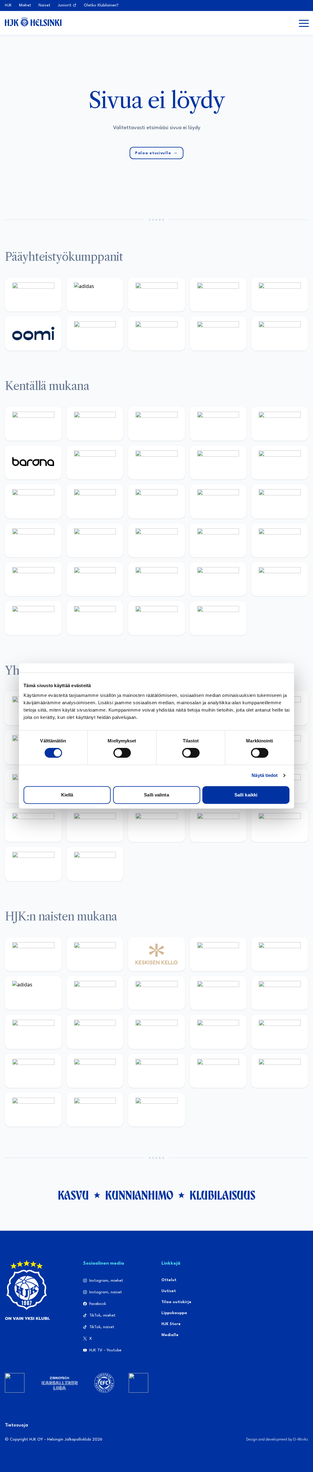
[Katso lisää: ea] (279, 579)
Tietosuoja (16, 1425)
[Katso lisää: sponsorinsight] (95, 864)
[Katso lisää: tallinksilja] (156, 333)
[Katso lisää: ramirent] (218, 540)
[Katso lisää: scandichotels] (218, 618)
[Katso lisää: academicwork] (95, 540)
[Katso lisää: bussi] (33, 540)
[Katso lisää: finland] (218, 1032)
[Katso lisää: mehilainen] (279, 333)
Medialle (170, 1335)
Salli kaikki (245, 794)
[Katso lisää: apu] (95, 501)
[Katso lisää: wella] (33, 1032)
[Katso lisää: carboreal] (95, 424)
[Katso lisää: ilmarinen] (279, 501)
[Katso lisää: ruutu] (279, 295)
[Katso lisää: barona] (33, 462)
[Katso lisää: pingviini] (156, 424)
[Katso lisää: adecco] (95, 462)
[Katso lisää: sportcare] (156, 825)
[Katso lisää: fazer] (33, 579)
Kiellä (67, 794)
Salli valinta (156, 794)
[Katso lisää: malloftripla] (156, 540)
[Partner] (14, 1383)
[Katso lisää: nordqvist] (279, 424)
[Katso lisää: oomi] (33, 333)
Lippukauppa (174, 1313)
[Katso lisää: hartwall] (156, 295)
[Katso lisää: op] (218, 295)
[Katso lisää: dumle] (95, 579)
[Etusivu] (33, 22)
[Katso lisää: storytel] (156, 462)
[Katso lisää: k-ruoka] (218, 579)
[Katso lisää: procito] (279, 825)
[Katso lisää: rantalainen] (95, 954)
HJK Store (171, 1324)
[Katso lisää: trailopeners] (218, 424)
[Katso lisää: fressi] (279, 993)
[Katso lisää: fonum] (156, 993)
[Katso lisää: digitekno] (218, 462)
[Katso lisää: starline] (218, 501)
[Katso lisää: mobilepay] (33, 424)
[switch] (122, 753)
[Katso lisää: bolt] (95, 333)
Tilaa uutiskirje (176, 1302)
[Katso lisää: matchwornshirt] (33, 825)
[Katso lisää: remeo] (156, 618)
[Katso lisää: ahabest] (95, 825)
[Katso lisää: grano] (156, 579)
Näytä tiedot (265, 775)
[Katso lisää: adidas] (95, 295)
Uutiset (168, 1291)
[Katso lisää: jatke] (279, 462)
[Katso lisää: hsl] (279, 540)
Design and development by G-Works (277, 1439)
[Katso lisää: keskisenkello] (156, 954)
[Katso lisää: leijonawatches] (33, 501)
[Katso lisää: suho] (218, 825)
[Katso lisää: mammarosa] (33, 864)
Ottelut (168, 1280)
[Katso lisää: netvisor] (33, 618)
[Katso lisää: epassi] (95, 1032)
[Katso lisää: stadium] (218, 333)
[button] (303, 23)
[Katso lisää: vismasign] (95, 618)
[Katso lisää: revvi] (33, 295)
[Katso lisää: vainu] (95, 993)
